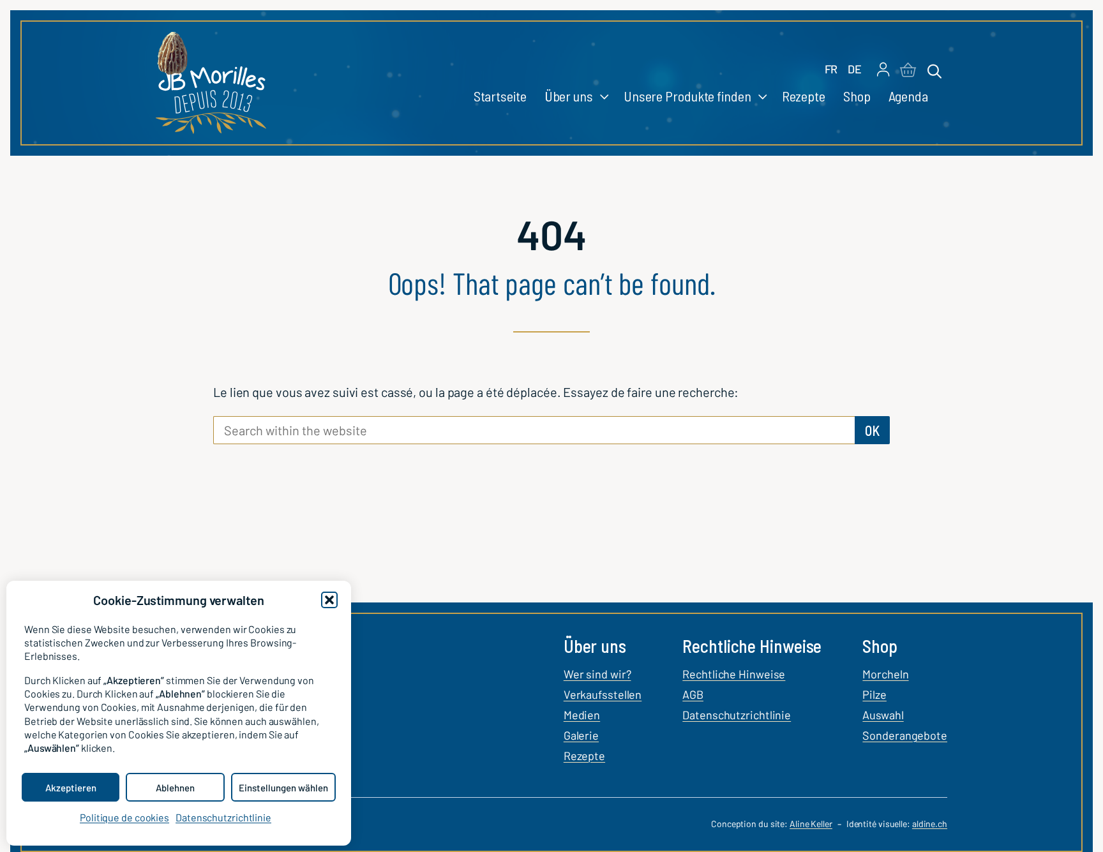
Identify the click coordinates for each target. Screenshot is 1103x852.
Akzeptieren (70, 787)
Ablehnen (175, 787)
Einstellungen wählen (283, 787)
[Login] (883, 70)
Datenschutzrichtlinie (223, 817)
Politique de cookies (124, 817)
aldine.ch (929, 823)
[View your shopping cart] (908, 70)
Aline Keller (811, 823)
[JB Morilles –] (211, 83)
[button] (329, 600)
